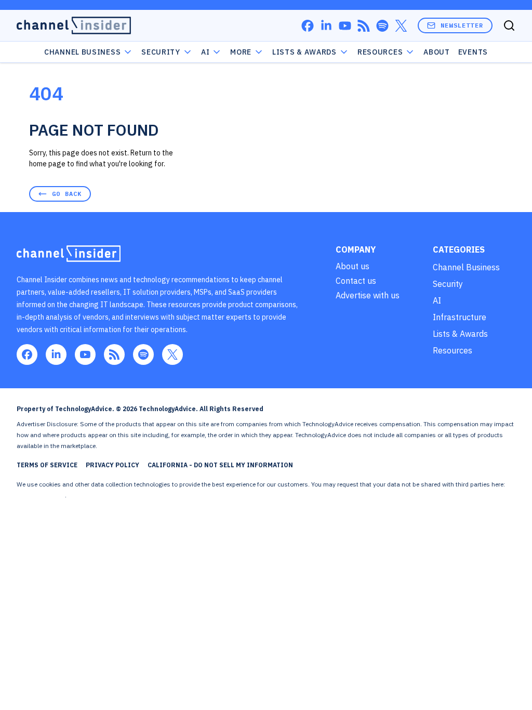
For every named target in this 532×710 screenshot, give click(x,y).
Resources (452, 350)
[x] (401, 26)
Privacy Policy (112, 465)
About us (352, 266)
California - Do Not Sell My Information (220, 465)
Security (160, 52)
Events (473, 52)
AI (205, 52)
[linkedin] (326, 26)
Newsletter (462, 25)
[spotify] (382, 26)
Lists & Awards (460, 333)
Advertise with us (368, 295)
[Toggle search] (509, 25)
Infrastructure (459, 317)
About (436, 52)
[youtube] (345, 26)
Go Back (67, 194)
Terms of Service (47, 465)
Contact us (356, 281)
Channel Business (82, 52)
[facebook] (307, 26)
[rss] (363, 26)
